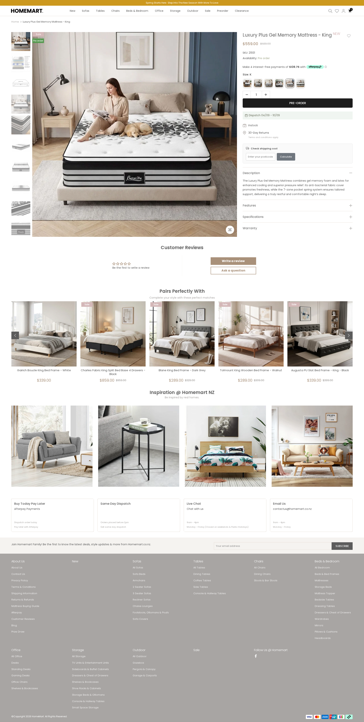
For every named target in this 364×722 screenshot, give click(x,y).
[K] (290, 83)
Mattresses (321, 580)
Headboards (323, 638)
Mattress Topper (325, 593)
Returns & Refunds (22, 599)
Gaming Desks (20, 675)
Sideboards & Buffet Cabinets (90, 669)
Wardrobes (322, 619)
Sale (207, 11)
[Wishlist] (337, 11)
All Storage (79, 656)
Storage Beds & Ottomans (88, 695)
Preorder (222, 11)
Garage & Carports (145, 675)
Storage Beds (323, 587)
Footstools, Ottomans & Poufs (151, 612)
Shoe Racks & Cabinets (86, 688)
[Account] (343, 11)
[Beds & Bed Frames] (225, 446)
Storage (175, 11)
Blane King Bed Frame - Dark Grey (182, 370)
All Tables (199, 567)
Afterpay (16, 612)
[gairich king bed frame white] (44, 333)
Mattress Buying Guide (25, 606)
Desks (15, 663)
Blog (14, 625)
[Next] (349, 335)
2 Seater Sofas (142, 587)
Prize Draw (17, 631)
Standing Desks (21, 669)
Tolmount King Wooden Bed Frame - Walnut (251, 370)
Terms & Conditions (23, 587)
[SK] (300, 83)
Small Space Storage (85, 707)
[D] (268, 83)
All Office (16, 656)
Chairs (115, 11)
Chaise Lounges (143, 606)
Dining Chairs (262, 574)
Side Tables (200, 587)
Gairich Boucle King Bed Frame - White (44, 370)
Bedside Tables (324, 599)
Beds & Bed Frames (327, 574)
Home (15, 21)
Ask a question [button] (233, 270)
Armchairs (139, 580)
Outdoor (192, 11)
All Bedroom (322, 567)
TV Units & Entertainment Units (90, 663)
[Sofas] (52, 446)
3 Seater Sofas (142, 593)
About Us (16, 567)
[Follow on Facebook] (255, 656)
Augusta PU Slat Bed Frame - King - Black (320, 370)
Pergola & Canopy (144, 669)
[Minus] (246, 95)
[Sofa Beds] (312, 446)
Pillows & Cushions (326, 631)
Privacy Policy (19, 580)
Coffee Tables (202, 580)
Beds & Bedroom (137, 11)
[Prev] (15, 335)
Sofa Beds (139, 574)
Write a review (233, 261)
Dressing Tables (325, 606)
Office (159, 11)
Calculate (286, 157)
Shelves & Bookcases (24, 688)
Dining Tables (201, 574)
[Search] (330, 11)
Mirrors (319, 625)
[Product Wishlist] (349, 36)
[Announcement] (182, 3)
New (72, 11)
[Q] (279, 83)
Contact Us (18, 574)
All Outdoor (140, 656)
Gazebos (138, 663)
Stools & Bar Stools (265, 580)
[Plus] (267, 95)
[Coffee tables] (138, 446)
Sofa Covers (140, 619)
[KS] (258, 83)
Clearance (242, 11)
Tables (100, 11)
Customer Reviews (23, 619)
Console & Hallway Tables (209, 593)
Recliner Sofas (142, 599)
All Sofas (138, 567)
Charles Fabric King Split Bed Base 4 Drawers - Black (113, 372)
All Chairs (259, 567)
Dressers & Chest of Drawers (333, 612)
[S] (247, 83)
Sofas (85, 11)
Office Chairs (19, 682)
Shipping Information (24, 593)
